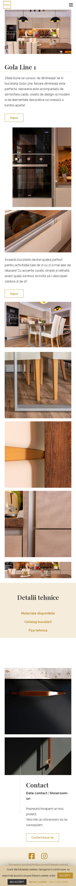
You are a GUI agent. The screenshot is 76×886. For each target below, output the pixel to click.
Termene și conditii (19, 864)
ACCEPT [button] (65, 875)
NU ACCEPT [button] (17, 881)
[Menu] (70, 5)
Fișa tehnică (38, 630)
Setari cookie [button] (38, 881)
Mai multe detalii (58, 881)
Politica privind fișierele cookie (49, 864)
